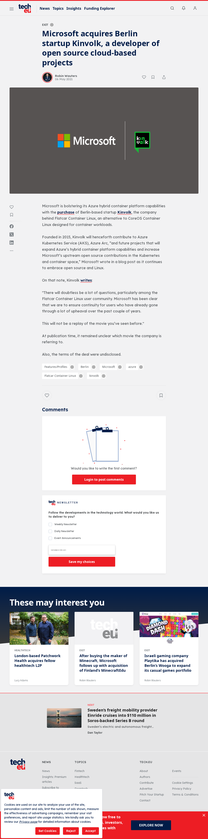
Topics (58, 8)
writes (86, 280)
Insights (73, 8)
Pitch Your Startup (152, 794)
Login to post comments (104, 479)
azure (132, 367)
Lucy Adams (21, 680)
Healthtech (22, 650)
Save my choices (82, 561)
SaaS (78, 783)
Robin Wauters (87, 680)
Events (176, 771)
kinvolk (94, 376)
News (45, 8)
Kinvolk (124, 212)
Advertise (146, 788)
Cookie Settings (182, 783)
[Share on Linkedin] (12, 243)
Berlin (85, 367)
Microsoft (108, 367)
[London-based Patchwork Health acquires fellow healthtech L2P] (39, 628)
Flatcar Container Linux (60, 376)
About (144, 771)
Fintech (79, 771)
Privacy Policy (181, 788)
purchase (65, 212)
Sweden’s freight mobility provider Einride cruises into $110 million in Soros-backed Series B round (122, 715)
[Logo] (26, 8)
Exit (45, 25)
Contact (145, 800)
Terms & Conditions (185, 794)
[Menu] (12, 10)
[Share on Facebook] (12, 226)
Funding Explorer (99, 8)
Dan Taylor (95, 732)
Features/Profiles (55, 367)
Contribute (147, 783)
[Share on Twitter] (12, 234)
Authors (145, 777)
